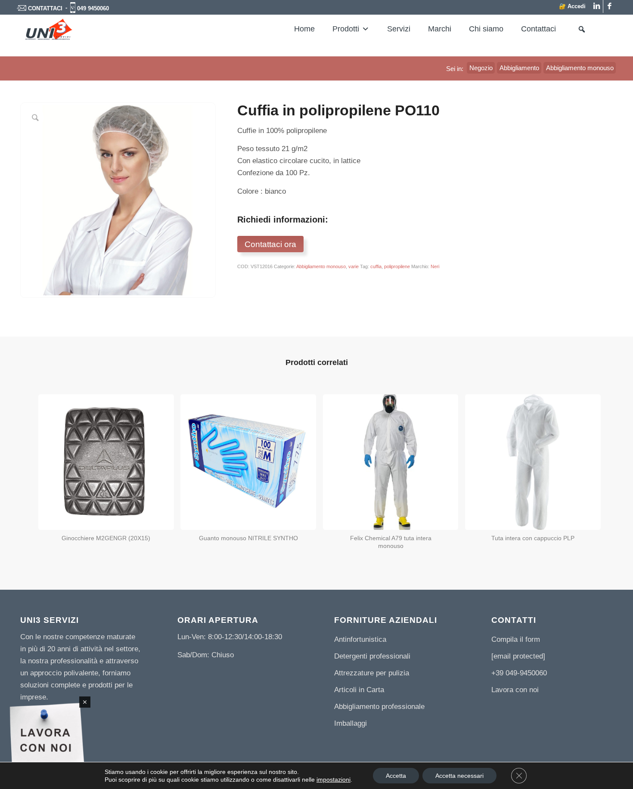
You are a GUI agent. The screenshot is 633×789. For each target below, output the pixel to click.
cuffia (376, 266)
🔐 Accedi (572, 6)
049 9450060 (93, 8)
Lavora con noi (515, 690)
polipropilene (397, 266)
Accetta (396, 775)
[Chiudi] (84, 702)
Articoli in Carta (359, 690)
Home (304, 29)
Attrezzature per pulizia (371, 673)
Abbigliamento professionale (379, 706)
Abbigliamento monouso (321, 266)
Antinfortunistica (360, 639)
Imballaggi (350, 723)
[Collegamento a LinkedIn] (596, 6)
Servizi (398, 29)
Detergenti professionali (372, 656)
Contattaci (538, 29)
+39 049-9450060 (519, 673)
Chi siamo (486, 29)
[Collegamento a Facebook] (609, 6)
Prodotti (345, 29)
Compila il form (515, 639)
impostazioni (333, 779)
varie (353, 266)
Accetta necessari (459, 775)
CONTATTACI (45, 8)
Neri (435, 266)
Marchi (439, 29)
